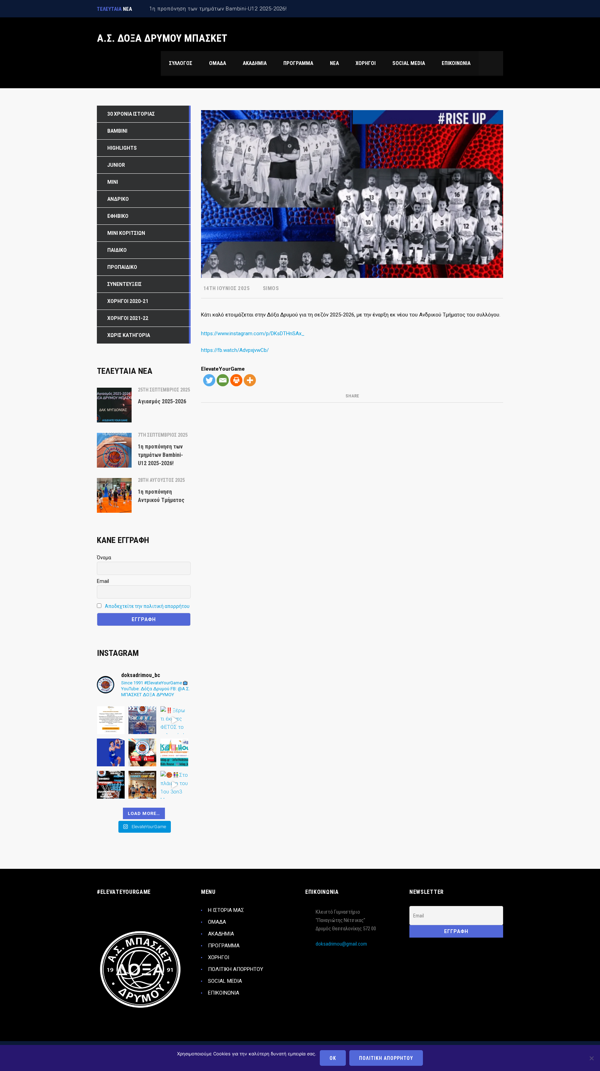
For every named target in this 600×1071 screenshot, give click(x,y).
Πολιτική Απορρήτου (386, 1058)
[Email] (223, 380)
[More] (250, 380)
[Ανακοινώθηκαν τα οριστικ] (111, 720)
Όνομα (104, 557)
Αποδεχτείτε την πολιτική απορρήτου (147, 606)
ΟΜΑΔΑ (217, 922)
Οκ (333, 1058)
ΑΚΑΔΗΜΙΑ (221, 934)
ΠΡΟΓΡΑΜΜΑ (224, 945)
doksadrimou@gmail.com (341, 944)
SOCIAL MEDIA (225, 981)
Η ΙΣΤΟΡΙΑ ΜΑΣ (226, 910)
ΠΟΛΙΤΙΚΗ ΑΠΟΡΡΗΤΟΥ (235, 969)
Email (103, 581)
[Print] (236, 380)
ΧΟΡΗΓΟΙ (218, 957)
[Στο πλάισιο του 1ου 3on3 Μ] (174, 785)
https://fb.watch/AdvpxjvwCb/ (235, 350)
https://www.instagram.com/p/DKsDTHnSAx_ (253, 333)
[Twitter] (209, 380)
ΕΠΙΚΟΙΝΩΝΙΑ (223, 993)
